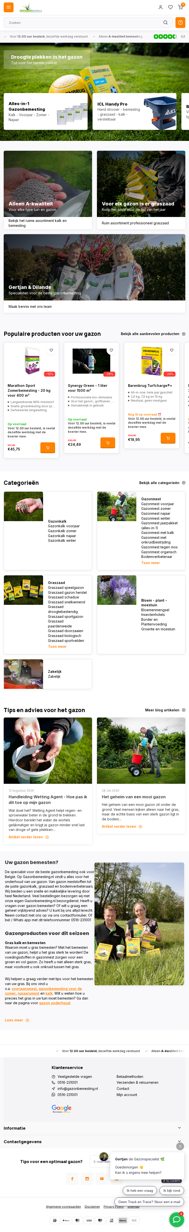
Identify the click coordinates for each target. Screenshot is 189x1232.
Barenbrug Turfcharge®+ (150, 385)
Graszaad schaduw (63, 597)
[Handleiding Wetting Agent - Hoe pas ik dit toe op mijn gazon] (48, 751)
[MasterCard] (77, 1220)
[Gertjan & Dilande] (94, 273)
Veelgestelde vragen (75, 1076)
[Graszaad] (23, 590)
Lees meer (14, 1020)
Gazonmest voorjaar (157, 504)
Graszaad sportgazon (65, 616)
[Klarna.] (123, 1220)
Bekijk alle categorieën (159, 483)
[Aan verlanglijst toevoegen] (51, 350)
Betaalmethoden (130, 1076)
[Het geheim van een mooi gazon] (141, 751)
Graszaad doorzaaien (65, 631)
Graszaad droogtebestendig (63, 609)
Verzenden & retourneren (137, 1082)
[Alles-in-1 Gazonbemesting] (46, 111)
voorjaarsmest (24, 989)
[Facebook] (72, 1179)
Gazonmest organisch (158, 552)
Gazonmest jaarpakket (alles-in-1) (159, 525)
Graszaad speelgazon (66, 587)
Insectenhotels (153, 614)
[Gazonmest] (116, 506)
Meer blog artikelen (162, 710)
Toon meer (150, 563)
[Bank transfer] (134, 1220)
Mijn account (127, 1095)
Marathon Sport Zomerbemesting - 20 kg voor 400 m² (29, 390)
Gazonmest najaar (155, 513)
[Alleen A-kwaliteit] (47, 190)
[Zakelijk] (23, 674)
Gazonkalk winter (62, 540)
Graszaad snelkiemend (66, 602)
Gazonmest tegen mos (159, 547)
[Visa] (89, 1220)
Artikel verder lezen (26, 837)
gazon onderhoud (54, 1003)
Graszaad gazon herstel (67, 592)
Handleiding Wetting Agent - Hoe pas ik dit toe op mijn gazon (48, 799)
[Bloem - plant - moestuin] (116, 590)
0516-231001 (68, 1082)
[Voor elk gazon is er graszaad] (141, 190)
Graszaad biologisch (64, 636)
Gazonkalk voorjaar (64, 526)
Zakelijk (55, 671)
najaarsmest (28, 993)
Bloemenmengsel (155, 610)
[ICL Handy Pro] (134, 111)
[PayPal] (66, 1220)
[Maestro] (100, 1220)
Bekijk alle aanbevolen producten (150, 334)
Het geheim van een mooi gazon (134, 796)
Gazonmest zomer (156, 508)
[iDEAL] (55, 1220)
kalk (49, 993)
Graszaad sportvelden (66, 640)
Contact (123, 1088)
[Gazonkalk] (23, 506)
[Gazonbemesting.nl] (30, 7)
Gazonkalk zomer (62, 531)
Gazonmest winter (155, 518)
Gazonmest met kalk (157, 532)
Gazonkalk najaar (62, 536)
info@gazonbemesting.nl (78, 1088)
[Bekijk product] (47, 447)
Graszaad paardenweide (60, 623)
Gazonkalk (57, 521)
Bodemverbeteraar (156, 557)
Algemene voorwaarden (63, 1206)
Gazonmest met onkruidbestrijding (156, 539)
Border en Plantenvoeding (154, 621)
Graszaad (56, 583)
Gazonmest (151, 499)
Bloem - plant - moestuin (154, 602)
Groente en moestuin (158, 629)
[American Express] (111, 1220)
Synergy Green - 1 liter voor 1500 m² (87, 388)
